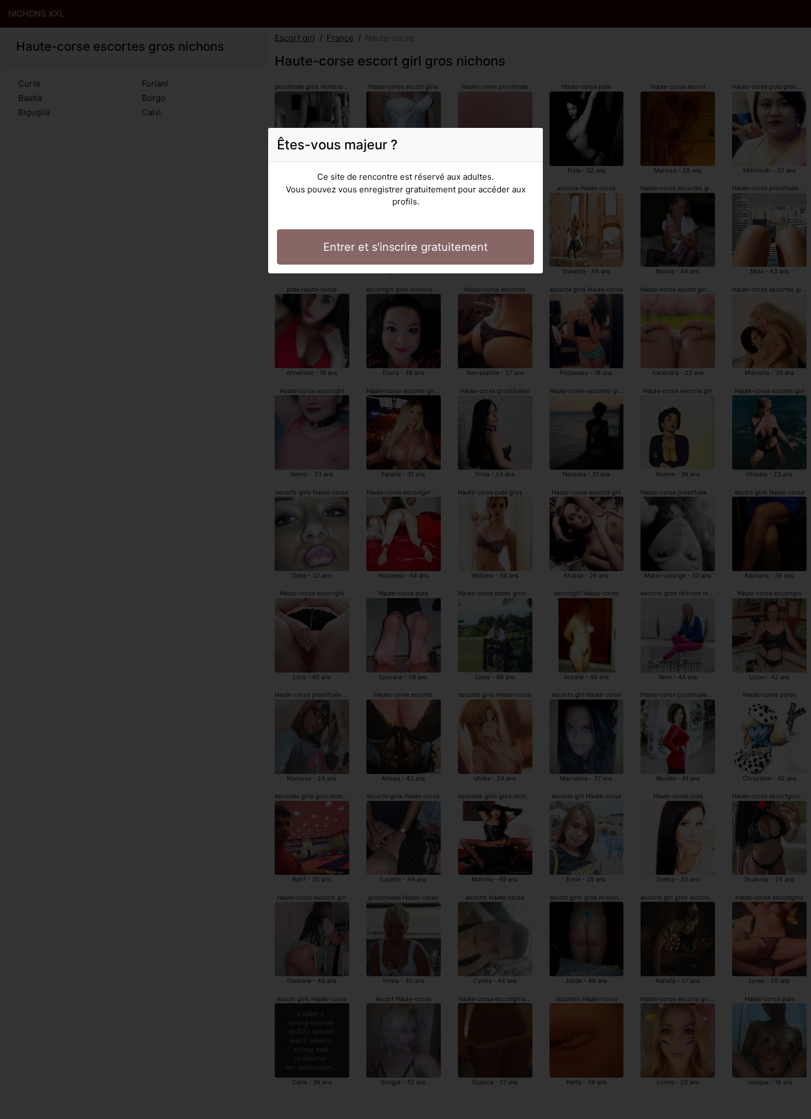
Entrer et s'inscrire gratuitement (405, 247)
